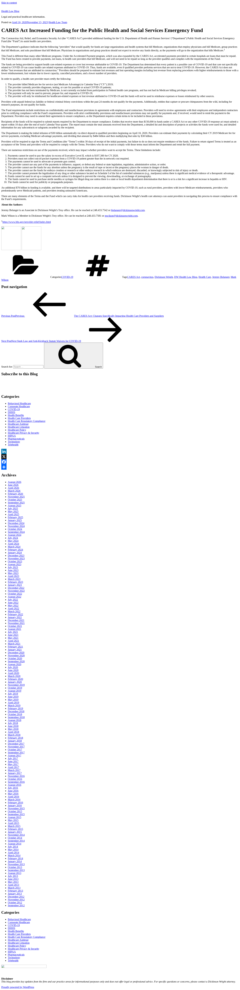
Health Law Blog (10, 11)
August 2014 (14, 843)
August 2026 (14, 482)
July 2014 (13, 846)
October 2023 (15, 561)
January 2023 (15, 585)
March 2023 (14, 579)
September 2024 (16, 532)
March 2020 (14, 676)
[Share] (120, 467)
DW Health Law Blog (185, 277)
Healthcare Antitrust (18, 424)
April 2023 (13, 576)
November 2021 (16, 623)
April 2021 (13, 640)
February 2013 (15, 890)
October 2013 (15, 867)
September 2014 (16, 840)
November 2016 (16, 776)
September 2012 (16, 905)
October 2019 (15, 687)
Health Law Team (57, 22)
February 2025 (15, 517)
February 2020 (15, 679)
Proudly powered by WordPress (17, 987)
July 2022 (13, 599)
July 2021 (13, 632)
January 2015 (15, 832)
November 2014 (16, 834)
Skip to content (9, 2)
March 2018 (14, 735)
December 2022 (16, 587)
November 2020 (16, 655)
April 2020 (13, 673)
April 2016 (13, 796)
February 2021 (15, 646)
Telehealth (13, 444)
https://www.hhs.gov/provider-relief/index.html (26, 222)
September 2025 (16, 502)
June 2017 (13, 761)
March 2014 (14, 855)
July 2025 (13, 508)
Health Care (205, 277)
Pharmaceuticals (16, 438)
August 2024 (14, 535)
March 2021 (14, 643)
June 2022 (13, 602)
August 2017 (14, 755)
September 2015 (16, 814)
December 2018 (16, 711)
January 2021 (15, 649)
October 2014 (15, 837)
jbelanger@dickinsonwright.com (128, 210)
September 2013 (16, 870)
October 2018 (15, 714)
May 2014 (13, 849)
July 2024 (13, 537)
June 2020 (13, 670)
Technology (14, 441)
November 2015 (16, 808)
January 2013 (15, 893)
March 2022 (14, 611)
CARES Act (133, 277)
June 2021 (13, 635)
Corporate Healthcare (19, 406)
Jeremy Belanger (220, 277)
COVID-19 (67, 277)
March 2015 (14, 826)
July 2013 (13, 876)
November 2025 (16, 496)
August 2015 (14, 817)
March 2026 (14, 490)
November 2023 (16, 558)
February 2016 (15, 802)
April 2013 (13, 884)
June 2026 (13, 485)
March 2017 (14, 770)
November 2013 (16, 864)
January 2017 (15, 773)
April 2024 (13, 543)
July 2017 (13, 758)
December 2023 (16, 555)
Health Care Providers (19, 418)
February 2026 (15, 493)
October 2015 (15, 811)
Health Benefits (16, 415)
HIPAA (12, 435)
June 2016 (13, 790)
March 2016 (14, 799)
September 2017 (16, 752)
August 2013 (14, 873)
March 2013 (14, 887)
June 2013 (13, 879)
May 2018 (13, 729)
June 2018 (13, 726)
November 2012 (16, 899)
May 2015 (13, 820)
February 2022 (15, 614)
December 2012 (16, 896)
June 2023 (13, 570)
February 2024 (15, 549)
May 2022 (13, 605)
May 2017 (13, 764)
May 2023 (13, 573)
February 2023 (15, 582)
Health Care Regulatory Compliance (26, 421)
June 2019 (13, 696)
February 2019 (15, 708)
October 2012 (15, 902)
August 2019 (14, 690)
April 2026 (13, 488)
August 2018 (14, 720)
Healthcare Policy (17, 430)
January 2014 (15, 861)
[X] (120, 456)
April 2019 (13, 702)
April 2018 (13, 732)
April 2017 (13, 767)
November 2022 (16, 590)
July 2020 (13, 667)
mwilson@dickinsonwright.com (121, 215)
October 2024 (15, 529)
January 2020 (15, 682)
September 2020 (16, 661)
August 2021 (14, 629)
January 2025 (15, 520)
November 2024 (16, 526)
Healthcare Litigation (19, 427)
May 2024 (13, 540)
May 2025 (13, 511)
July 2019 (13, 693)
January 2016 (15, 805)
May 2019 (13, 699)
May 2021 (13, 637)
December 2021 (16, 620)
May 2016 (13, 793)
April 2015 (13, 823)
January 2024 (15, 552)
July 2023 (13, 567)
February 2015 (15, 829)
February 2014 (15, 858)
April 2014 (13, 852)
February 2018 (15, 737)
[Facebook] (120, 461)
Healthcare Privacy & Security (23, 432)
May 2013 (13, 882)
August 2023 (14, 564)
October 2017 (15, 749)
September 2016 (16, 782)
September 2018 (16, 717)
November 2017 (16, 746)
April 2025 (13, 514)
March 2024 (14, 546)
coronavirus (147, 277)
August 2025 (14, 505)
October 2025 (15, 499)
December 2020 (16, 652)
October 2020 (15, 658)
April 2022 (13, 608)
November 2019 (16, 685)
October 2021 (15, 626)
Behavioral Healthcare (19, 403)
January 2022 (15, 617)
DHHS (11, 412)
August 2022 (14, 596)
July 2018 (13, 723)
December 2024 (16, 523)
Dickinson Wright (164, 277)
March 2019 (14, 705)
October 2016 (15, 779)
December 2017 (16, 743)
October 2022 (15, 593)
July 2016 (13, 787)
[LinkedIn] (120, 451)
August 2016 (14, 785)
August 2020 (14, 664)
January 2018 (15, 740)
